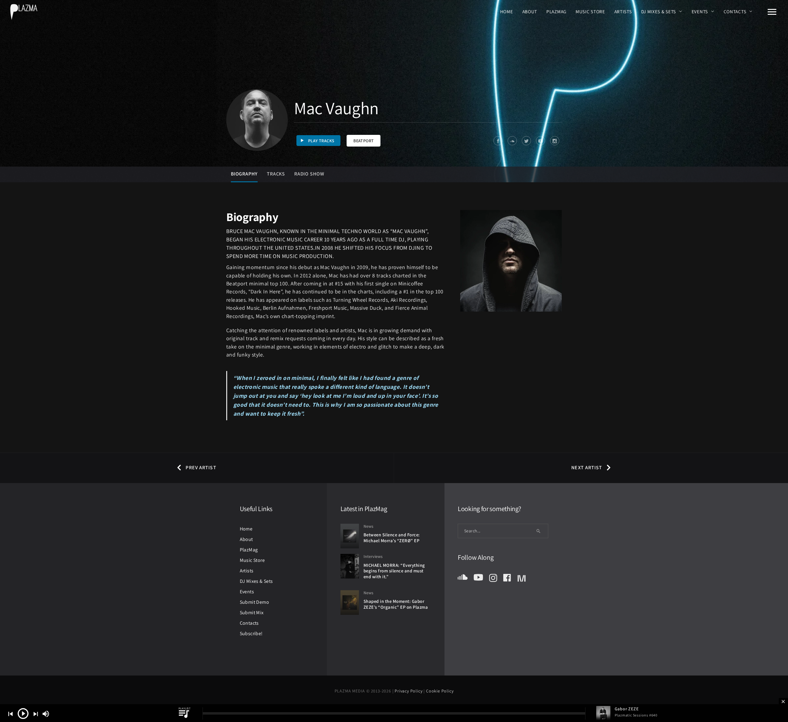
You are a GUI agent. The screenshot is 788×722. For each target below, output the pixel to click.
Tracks (276, 174)
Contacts (735, 11)
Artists (623, 11)
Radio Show (309, 174)
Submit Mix (252, 612)
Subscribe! (251, 633)
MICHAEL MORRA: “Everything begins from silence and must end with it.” (394, 570)
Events (700, 11)
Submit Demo (254, 602)
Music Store (590, 11)
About (529, 11)
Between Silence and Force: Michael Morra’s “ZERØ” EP (392, 537)
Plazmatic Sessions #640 (636, 715)
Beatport (363, 140)
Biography (244, 174)
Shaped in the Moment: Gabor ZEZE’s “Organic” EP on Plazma (396, 604)
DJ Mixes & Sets (658, 11)
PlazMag (556, 11)
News (368, 526)
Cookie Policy (439, 691)
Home (506, 11)
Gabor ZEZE (627, 709)
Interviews (373, 556)
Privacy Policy (409, 691)
